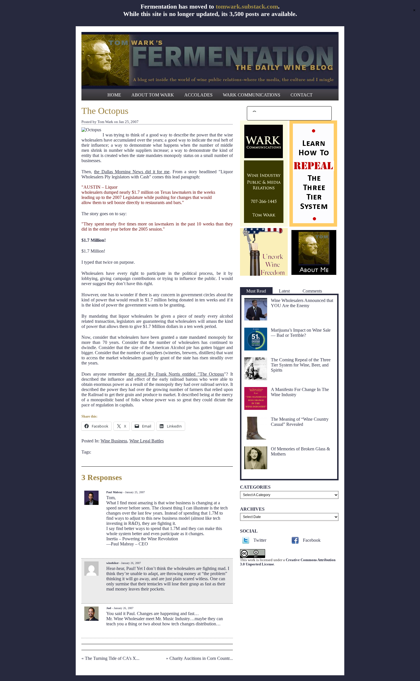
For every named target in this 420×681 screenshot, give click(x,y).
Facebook (312, 540)
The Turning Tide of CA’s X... (112, 658)
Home (114, 94)
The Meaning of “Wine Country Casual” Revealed (300, 422)
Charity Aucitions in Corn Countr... (201, 658)
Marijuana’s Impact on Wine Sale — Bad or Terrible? (301, 333)
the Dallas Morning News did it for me (131, 171)
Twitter (259, 540)
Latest (284, 291)
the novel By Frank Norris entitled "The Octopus (176, 374)
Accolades (198, 94)
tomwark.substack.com (247, 6)
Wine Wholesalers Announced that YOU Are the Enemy (302, 303)
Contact (302, 94)
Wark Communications (251, 94)
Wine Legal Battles (146, 440)
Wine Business (114, 440)
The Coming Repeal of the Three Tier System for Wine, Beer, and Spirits (301, 364)
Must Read (256, 291)
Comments (312, 291)
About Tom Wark (152, 94)
